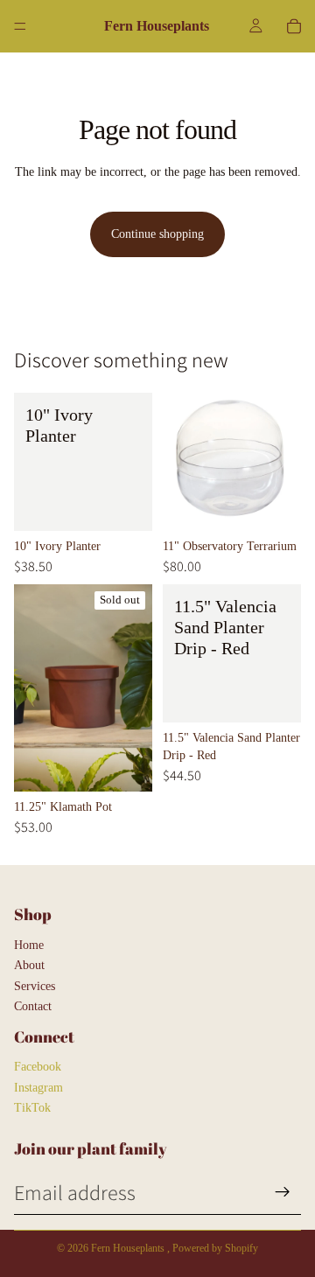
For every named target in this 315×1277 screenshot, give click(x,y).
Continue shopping (157, 234)
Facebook (37, 1066)
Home (29, 945)
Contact (33, 1006)
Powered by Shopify (215, 1248)
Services (34, 986)
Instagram (38, 1087)
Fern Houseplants (129, 1248)
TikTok (32, 1107)
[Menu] (20, 26)
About (29, 965)
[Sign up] (282, 1192)
